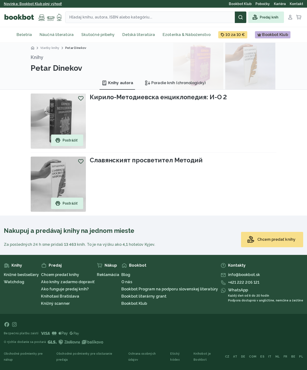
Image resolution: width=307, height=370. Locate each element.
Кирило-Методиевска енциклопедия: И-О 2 (158, 97)
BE (293, 356)
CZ (227, 356)
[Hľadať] (240, 17)
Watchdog (14, 282)
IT (270, 356)
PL (301, 356)
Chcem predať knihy (60, 274)
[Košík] (299, 17)
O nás (126, 282)
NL (277, 356)
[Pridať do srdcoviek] (81, 98)
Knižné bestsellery (21, 274)
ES (262, 356)
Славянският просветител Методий (146, 160)
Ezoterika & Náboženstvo (187, 34)
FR (285, 356)
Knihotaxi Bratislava (60, 296)
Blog (125, 274)
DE (243, 356)
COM (252, 356)
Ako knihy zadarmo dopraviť (67, 282)
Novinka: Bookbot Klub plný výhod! (33, 4)
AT (235, 356)
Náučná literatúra (57, 34)
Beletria (24, 34)
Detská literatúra (138, 34)
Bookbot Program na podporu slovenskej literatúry (169, 289)
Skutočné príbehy (98, 34)
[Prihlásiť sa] (290, 17)
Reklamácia (108, 274)
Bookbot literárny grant (143, 296)
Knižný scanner (55, 303)
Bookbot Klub (134, 303)
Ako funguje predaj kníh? (65, 289)
